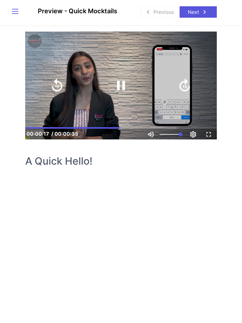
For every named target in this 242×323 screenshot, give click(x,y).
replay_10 (57, 85)
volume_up (151, 134)
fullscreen (208, 134)
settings (193, 134)
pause (121, 85)
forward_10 (185, 85)
